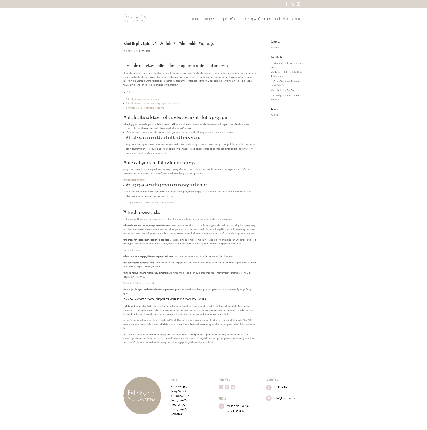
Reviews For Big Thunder (131, 250)
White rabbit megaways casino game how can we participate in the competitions (153, 103)
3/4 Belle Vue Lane (235, 406)
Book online (281, 19)
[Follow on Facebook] (221, 387)
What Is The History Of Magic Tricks (283, 90)
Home (195, 19)
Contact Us (298, 19)
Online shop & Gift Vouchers (256, 19)
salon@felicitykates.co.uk (286, 398)
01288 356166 (280, 387)
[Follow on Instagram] (227, 387)
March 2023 (275, 115)
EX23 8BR (239, 411)
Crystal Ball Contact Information (134, 179)
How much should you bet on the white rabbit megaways (145, 107)
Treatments (208, 19)
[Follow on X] (233, 387)
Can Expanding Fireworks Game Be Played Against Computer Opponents (150, 202)
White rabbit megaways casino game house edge (142, 99)
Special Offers (229, 19)
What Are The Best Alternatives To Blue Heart (138, 283)
